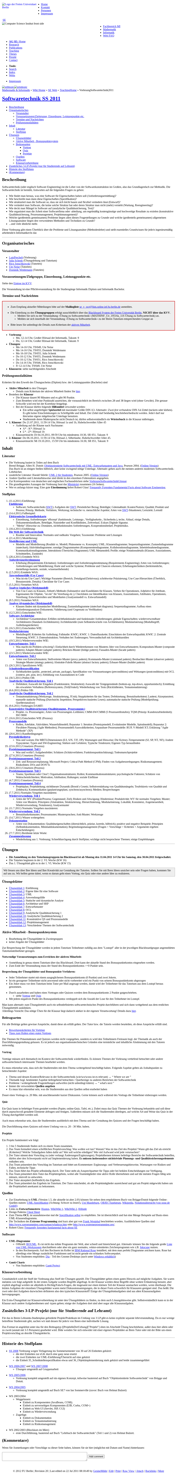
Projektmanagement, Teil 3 (25, 771)
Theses (13, 53)
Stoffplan (21, 131)
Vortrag (27, 147)
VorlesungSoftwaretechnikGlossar (107, 481)
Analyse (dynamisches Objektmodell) (30, 603)
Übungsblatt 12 (17, 922)
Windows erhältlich (104, 1256)
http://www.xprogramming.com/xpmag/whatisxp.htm (38, 1224)
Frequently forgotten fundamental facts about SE (51, 1227)
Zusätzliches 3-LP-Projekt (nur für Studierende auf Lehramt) (42, 166)
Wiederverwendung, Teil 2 (24, 811)
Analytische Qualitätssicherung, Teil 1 (31, 680)
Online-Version (149, 465)
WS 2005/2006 (17, 1375)
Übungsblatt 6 (16, 903)
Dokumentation (18, 820)
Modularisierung (19, 631)
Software (21, 159)
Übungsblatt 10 (17, 916)
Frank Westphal (91, 1221)
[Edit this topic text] (8, 87)
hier (78, 391)
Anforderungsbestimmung (24, 559)
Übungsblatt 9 (16, 912)
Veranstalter (22, 113)
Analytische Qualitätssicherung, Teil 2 (31, 693)
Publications (15, 47)
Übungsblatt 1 (16, 888)
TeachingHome (68, 90)
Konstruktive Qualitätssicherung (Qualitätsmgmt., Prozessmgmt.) (47, 708)
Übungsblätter (23, 138)
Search (12, 69)
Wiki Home (39, 90)
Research (14, 44)
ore (161, 1471)
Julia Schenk (16, 260)
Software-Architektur (21, 615)
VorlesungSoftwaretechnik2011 (96, 90)
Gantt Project (53, 1265)
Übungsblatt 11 (17, 919)
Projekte (27, 153)
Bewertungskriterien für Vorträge (27, 1030)
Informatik (108, 32)
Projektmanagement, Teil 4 (25, 783)
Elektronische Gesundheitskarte (27, 516)
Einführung (16, 503)
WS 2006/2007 (17, 1366)
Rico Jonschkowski (19, 263)
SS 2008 (13, 1350)
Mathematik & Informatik (16, 90)
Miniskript (73, 484)
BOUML (31, 1244)
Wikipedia (127, 1202)
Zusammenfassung (20, 836)
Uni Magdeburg (90, 1202)
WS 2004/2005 (17, 1387)
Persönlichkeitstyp (19, 736)
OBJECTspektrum (111, 1202)
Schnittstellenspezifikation (24, 668)
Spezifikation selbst (69, 1215)
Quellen (20, 156)
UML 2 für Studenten (61, 475)
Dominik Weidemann (20, 269)
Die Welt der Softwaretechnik (26, 531)
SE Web (52, 90)
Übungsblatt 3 (16, 894)
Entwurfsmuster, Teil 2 (22, 656)
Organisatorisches (18, 110)
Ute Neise (14, 266)
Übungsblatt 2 (16, 891)
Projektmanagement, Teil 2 (25, 758)
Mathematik (109, 29)
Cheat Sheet (33, 1212)
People (12, 57)
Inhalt (12, 125)
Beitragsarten (23, 144)
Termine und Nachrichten (30, 119)
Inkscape (145, 1247)
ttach (139, 1471)
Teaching (14, 50)
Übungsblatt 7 (16, 906)
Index (12, 72)
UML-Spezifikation (37, 1202)
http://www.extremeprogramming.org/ (93, 1224)
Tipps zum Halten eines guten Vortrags (30, 1033)
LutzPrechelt (16, 257)
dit (111, 1471)
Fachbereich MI (111, 26)
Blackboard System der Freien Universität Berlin (115, 312)
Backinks (150, 1471)
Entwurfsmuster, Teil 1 (22, 643)
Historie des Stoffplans (21, 169)
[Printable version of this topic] (20, 87)
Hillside (82, 1208)
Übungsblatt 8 (16, 909)
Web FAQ (108, 35)
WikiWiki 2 (70, 1208)
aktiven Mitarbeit (80, 324)
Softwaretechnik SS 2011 (31, 98)
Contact (13, 60)
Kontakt (45, 7)
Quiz (25, 150)
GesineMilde (100, 1471)
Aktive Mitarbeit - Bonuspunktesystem (37, 141)
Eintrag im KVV (22, 283)
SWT (49, 507)
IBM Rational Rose (85, 1250)
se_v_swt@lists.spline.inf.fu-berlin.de (100, 306)
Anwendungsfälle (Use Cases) (26, 575)
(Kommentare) (17, 172)
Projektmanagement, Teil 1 (25, 749)
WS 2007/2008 (39, 1366)
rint (118, 1471)
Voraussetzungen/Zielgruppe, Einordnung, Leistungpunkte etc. (50, 116)
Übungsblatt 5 (16, 900)
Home (44, 4)
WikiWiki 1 (57, 1208)
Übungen (14, 135)
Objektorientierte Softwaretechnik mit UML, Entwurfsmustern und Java (83, 465)
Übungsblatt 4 (16, 897)
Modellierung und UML (23, 541)
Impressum (47, 13)
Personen (46, 10)
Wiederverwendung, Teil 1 (24, 795)
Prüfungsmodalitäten (27, 122)
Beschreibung (16, 107)
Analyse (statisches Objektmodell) (28, 587)
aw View (128, 1471)
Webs (12, 75)
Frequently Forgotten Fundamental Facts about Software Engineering (127, 487)
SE (4, 19)
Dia (48, 1256)
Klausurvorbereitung (27, 162)
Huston (45, 1208)
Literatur (20, 128)
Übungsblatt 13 (17, 925)
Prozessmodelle (18, 721)
